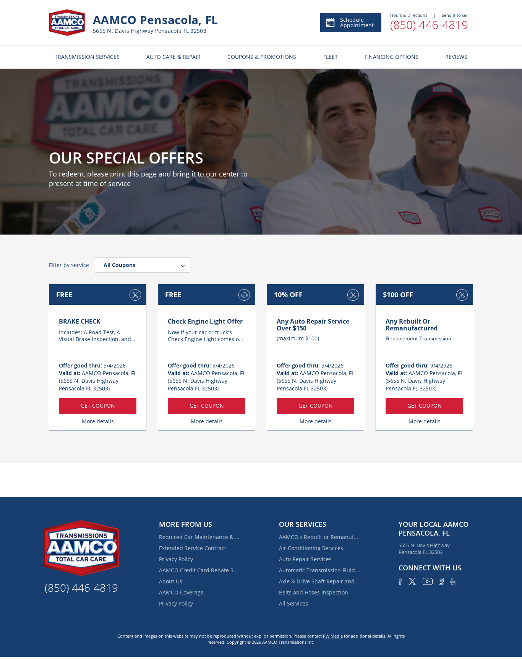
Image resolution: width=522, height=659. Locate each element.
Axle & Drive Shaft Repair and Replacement (319, 581)
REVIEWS (456, 56)
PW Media (333, 636)
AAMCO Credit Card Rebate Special (199, 570)
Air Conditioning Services (311, 548)
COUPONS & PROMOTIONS (261, 56)
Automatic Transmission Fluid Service (319, 570)
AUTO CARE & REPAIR (173, 56)
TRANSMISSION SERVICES (87, 56)
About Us (170, 581)
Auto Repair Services (305, 559)
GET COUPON (98, 405)
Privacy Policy (176, 559)
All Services (293, 603)
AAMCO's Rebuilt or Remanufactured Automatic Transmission (319, 537)
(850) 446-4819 (429, 24)
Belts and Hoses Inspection (313, 592)
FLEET (330, 56)
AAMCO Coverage (181, 592)
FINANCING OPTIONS (391, 56)
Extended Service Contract (192, 548)
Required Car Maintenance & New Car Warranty (199, 537)
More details (98, 421)
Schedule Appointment (357, 22)
